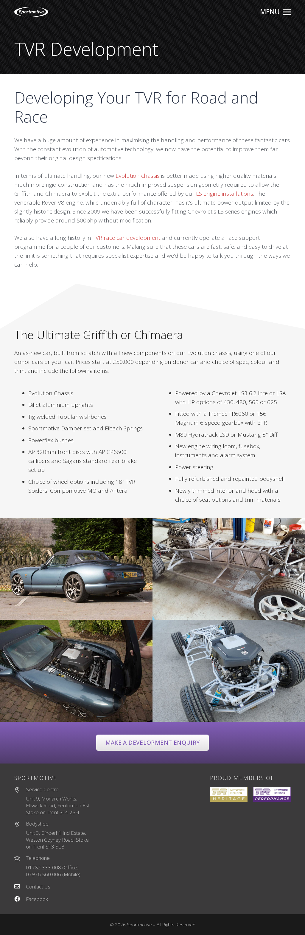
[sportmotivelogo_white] (31, 12)
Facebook (37, 899)
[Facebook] (20, 899)
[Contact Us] (20, 886)
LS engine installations (224, 193)
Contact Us (38, 886)
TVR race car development (127, 238)
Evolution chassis (138, 176)
